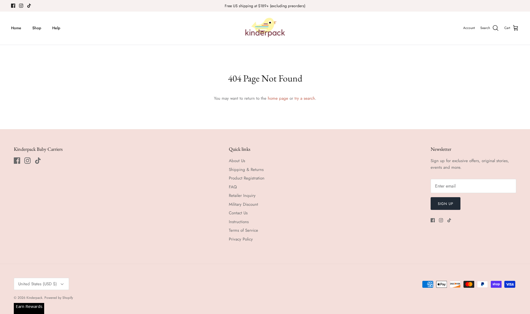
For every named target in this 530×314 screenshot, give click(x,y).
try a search (305, 98)
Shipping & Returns (246, 170)
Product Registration (246, 178)
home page (278, 98)
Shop (36, 28)
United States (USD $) (37, 284)
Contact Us (238, 213)
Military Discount (243, 204)
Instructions (239, 222)
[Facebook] (13, 6)
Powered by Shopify (58, 297)
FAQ (233, 187)
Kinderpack (34, 297)
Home (16, 28)
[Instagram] (21, 6)
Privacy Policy (241, 239)
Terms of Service (243, 230)
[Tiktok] (29, 6)
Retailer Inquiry (242, 195)
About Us (237, 161)
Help (56, 28)
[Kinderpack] (265, 28)
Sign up (445, 203)
